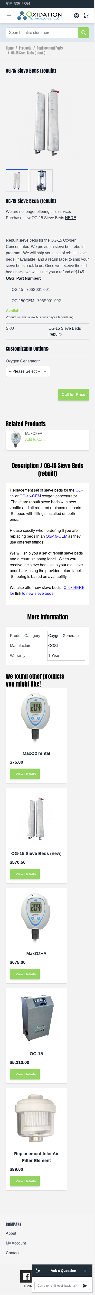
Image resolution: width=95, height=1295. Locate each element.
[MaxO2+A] (36, 918)
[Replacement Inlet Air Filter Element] (36, 1118)
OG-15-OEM (30, 496)
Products (25, 48)
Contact (12, 1253)
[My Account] (76, 16)
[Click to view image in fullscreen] (47, 122)
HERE (70, 218)
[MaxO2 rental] (36, 718)
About (11, 1233)
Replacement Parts (50, 48)
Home (10, 48)
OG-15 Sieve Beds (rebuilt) (28, 53)
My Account (16, 1243)
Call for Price (73, 394)
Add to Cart (35, 439)
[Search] (83, 32)
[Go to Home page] (44, 16)
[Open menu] (9, 16)
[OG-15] (36, 1018)
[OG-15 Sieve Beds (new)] (36, 818)
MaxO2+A (36, 953)
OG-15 (36, 1053)
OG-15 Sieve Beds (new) (36, 853)
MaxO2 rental (36, 753)
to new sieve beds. (37, 593)
